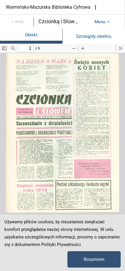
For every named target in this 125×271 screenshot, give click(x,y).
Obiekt (31, 35)
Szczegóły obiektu (93, 36)
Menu (99, 21)
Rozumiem (94, 259)
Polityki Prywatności (61, 244)
